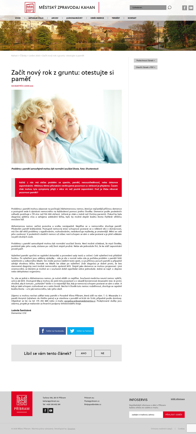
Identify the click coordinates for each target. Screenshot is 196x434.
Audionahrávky (74, 18)
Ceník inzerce (97, 18)
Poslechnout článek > (146, 60)
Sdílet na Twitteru (84, 331)
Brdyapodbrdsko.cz (92, 404)
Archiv (54, 18)
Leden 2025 (34, 55)
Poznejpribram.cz (91, 401)
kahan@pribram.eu (51, 401)
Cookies (181, 428)
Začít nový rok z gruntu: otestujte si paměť (63, 55)
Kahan (14, 55)
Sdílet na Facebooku (55, 331)
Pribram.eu (89, 397)
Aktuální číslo (36, 18)
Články (23, 55)
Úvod (18, 18)
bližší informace (178, 399)
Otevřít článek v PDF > (145, 67)
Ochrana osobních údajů (161, 428)
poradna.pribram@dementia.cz (79, 300)
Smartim (71, 428)
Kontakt (132, 18)
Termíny (116, 18)
